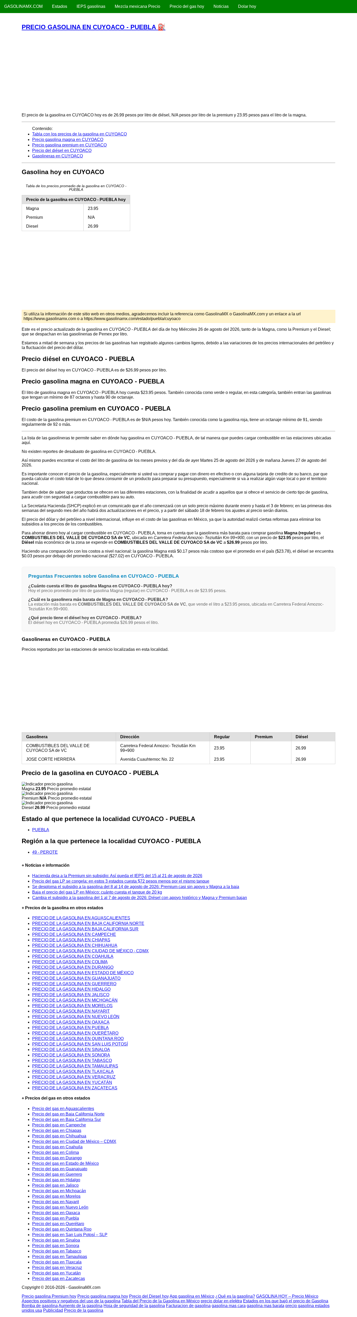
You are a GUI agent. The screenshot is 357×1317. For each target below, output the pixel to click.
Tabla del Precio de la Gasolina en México (161, 1301)
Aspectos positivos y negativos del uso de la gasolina (71, 1301)
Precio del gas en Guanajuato (59, 1169)
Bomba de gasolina (40, 1305)
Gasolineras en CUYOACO (57, 156)
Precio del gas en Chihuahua (59, 1136)
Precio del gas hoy (187, 6)
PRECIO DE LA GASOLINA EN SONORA (71, 1055)
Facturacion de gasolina (188, 1305)
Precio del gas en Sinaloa (56, 1240)
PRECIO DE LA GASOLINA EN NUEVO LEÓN (75, 1016)
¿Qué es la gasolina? (235, 1296)
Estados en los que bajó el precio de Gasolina (285, 1301)
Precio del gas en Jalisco (55, 1185)
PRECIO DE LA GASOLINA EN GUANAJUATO (76, 978)
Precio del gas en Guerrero (57, 1174)
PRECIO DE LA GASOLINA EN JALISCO (70, 995)
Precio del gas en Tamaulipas (59, 1256)
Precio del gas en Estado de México (65, 1163)
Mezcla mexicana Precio (137, 6)
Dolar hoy (247, 6)
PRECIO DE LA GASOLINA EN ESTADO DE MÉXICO (83, 973)
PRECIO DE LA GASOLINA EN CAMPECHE (74, 934)
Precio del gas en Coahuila (57, 1147)
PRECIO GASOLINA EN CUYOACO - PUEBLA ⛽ (93, 27)
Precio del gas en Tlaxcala (57, 1262)
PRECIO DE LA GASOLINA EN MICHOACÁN (75, 1000)
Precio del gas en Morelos (56, 1196)
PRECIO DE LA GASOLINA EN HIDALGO (71, 989)
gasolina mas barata (265, 1305)
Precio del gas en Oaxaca (56, 1212)
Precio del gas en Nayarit (55, 1202)
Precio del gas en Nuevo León (60, 1207)
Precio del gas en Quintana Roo (61, 1229)
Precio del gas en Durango (57, 1158)
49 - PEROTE (45, 852)
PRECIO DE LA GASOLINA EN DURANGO (72, 967)
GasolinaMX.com (23, 6)
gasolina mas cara (229, 1305)
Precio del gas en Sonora (55, 1245)
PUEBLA (40, 830)
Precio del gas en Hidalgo (56, 1180)
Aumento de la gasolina (80, 1305)
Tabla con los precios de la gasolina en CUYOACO (79, 134)
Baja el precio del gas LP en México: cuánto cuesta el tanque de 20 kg (97, 892)
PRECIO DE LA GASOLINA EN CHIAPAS (71, 940)
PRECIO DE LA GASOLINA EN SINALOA (71, 1049)
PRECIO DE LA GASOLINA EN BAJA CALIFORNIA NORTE (88, 923)
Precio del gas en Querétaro (58, 1223)
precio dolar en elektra (221, 1301)
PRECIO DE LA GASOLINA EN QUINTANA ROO (78, 1038)
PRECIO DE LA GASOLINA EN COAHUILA (72, 956)
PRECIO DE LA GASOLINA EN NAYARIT (71, 1011)
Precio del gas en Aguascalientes (63, 1108)
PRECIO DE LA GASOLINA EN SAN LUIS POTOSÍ (80, 1044)
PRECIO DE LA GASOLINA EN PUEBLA (70, 1027)
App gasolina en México (192, 1296)
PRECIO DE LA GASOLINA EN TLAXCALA (73, 1071)
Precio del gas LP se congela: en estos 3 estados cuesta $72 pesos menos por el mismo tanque (120, 881)
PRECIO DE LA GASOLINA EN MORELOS (72, 1005)
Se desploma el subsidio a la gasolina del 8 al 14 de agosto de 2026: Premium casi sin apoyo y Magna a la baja (135, 886)
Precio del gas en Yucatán (56, 1273)
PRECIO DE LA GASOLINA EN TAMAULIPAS (75, 1066)
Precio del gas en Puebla (55, 1218)
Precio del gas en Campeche (59, 1125)
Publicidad (53, 1310)
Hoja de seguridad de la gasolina (134, 1305)
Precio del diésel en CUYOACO (61, 150)
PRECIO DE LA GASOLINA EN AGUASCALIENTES (81, 918)
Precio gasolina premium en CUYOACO (69, 145)
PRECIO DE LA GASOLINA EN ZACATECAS (74, 1088)
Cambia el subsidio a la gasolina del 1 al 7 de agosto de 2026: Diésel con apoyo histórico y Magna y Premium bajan (139, 897)
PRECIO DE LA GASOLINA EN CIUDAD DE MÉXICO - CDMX (90, 951)
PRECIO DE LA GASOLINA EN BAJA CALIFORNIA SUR (85, 929)
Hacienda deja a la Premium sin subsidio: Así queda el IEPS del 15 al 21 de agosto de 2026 (117, 875)
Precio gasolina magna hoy (102, 1296)
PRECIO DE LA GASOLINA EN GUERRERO (74, 984)
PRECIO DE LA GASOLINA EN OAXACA (71, 1022)
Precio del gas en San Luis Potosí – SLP (69, 1234)
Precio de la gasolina (83, 1310)
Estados (59, 6)
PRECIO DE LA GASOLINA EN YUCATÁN (72, 1082)
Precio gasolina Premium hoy (49, 1296)
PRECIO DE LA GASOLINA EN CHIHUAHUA (74, 945)
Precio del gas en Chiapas (56, 1130)
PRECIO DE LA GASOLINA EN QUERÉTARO (75, 1033)
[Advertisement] (178, 71)
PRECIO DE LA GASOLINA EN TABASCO (72, 1060)
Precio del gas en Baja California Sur (66, 1119)
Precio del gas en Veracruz (57, 1267)
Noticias (221, 6)
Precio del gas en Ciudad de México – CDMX (74, 1141)
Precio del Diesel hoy (149, 1296)
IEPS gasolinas (91, 6)
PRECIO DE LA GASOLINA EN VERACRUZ (74, 1077)
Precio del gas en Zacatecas (58, 1278)
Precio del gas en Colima (55, 1152)
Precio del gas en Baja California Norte (68, 1114)
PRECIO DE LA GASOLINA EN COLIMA (70, 962)
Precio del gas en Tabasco (56, 1251)
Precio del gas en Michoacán (59, 1191)
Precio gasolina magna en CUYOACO (67, 139)
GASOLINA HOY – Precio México (287, 1296)
